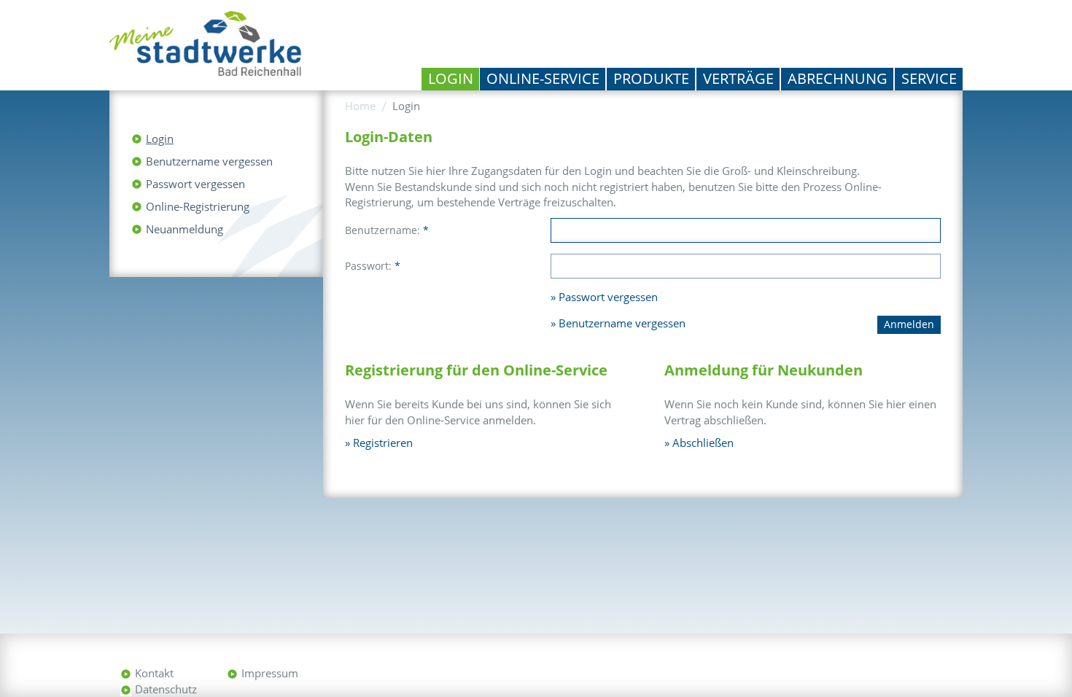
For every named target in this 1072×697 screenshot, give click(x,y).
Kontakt (154, 673)
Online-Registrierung (197, 206)
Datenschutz (166, 689)
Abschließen (703, 442)
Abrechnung (837, 78)
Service (929, 78)
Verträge (738, 78)
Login (450, 78)
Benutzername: (387, 230)
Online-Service (542, 78)
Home (360, 105)
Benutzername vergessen (209, 161)
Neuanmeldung (184, 229)
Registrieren (383, 442)
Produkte (651, 78)
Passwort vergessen (195, 183)
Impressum (269, 673)
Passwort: (372, 266)
